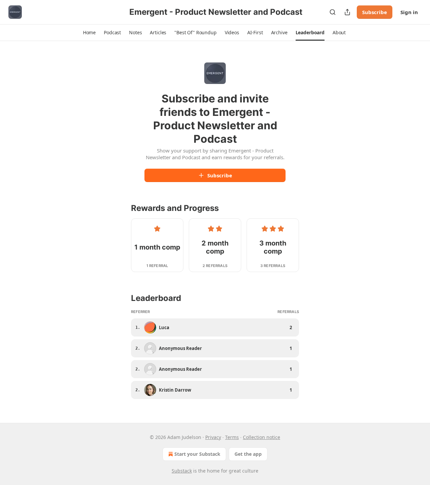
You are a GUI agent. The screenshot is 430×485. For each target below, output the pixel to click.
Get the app (248, 454)
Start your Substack (197, 454)
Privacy (213, 437)
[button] (89, 33)
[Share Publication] (347, 12)
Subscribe (374, 12)
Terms (232, 437)
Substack (182, 471)
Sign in (409, 12)
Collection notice (261, 437)
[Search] (332, 12)
